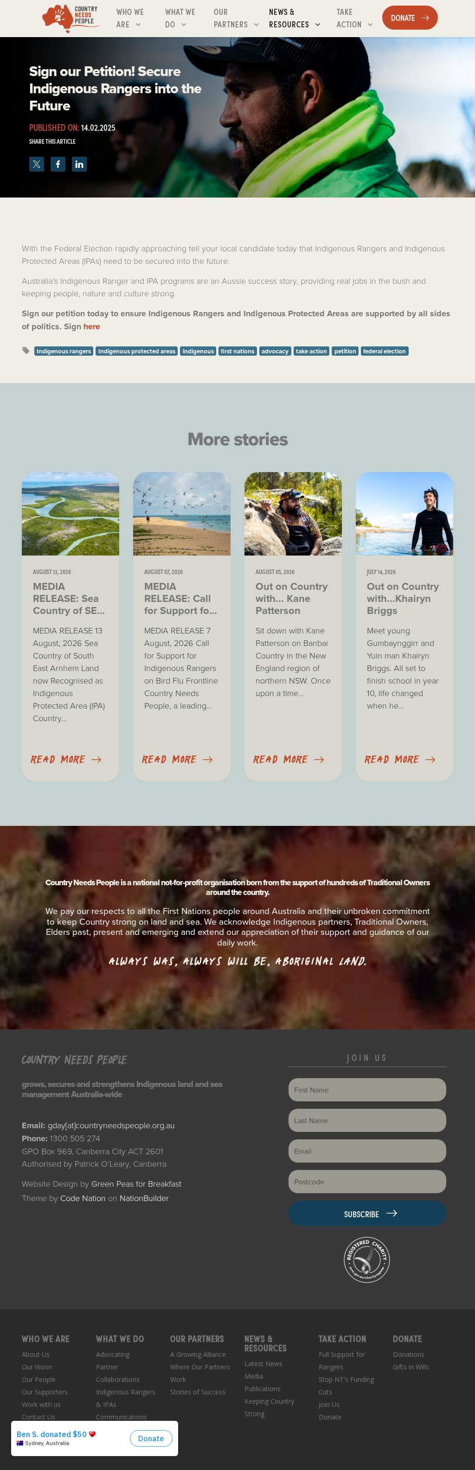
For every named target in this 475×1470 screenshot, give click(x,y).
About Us (36, 1354)
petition (345, 350)
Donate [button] (414, 17)
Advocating (112, 1354)
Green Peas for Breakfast (136, 1183)
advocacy (275, 350)
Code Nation (83, 1197)
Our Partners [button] (239, 17)
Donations (408, 1354)
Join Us (329, 1404)
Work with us (41, 1404)
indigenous (198, 350)
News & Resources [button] (301, 17)
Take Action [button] (359, 17)
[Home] (71, 18)
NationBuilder (144, 1197)
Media (253, 1376)
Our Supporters (45, 1391)
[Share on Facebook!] (59, 161)
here (91, 326)
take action (311, 350)
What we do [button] (187, 17)
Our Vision (37, 1366)
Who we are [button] (139, 17)
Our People (39, 1379)
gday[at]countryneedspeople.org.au (111, 1125)
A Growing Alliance (198, 1354)
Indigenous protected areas (136, 350)
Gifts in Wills (411, 1366)
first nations (237, 350)
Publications (262, 1388)
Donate (330, 1416)
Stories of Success (197, 1391)
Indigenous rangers (64, 350)
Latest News (263, 1363)
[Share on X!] (38, 161)
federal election (384, 350)
